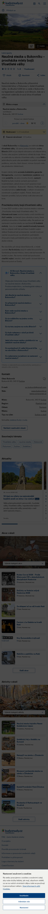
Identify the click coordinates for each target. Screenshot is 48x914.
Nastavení (24, 907)
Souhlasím (24, 895)
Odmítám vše (24, 901)
